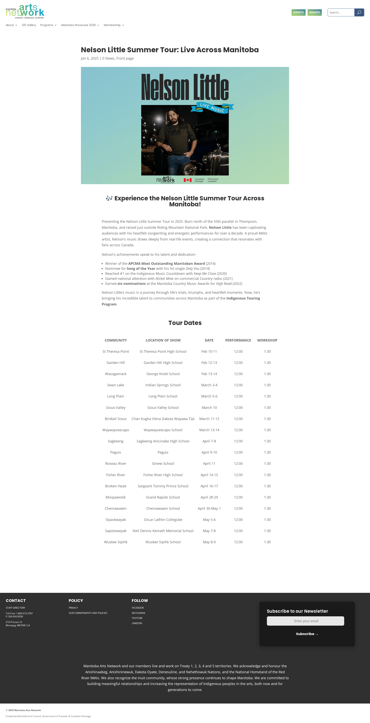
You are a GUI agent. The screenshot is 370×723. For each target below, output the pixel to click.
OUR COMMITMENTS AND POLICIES (88, 613)
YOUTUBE (137, 618)
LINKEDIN (137, 623)
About (10, 25)
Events (298, 12)
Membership (112, 25)
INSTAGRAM (138, 613)
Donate (314, 12)
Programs (46, 25)
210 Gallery (29, 25)
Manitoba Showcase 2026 (78, 25)
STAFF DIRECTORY (15, 607)
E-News (108, 58)
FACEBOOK (138, 607)
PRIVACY (73, 607)
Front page (125, 58)
